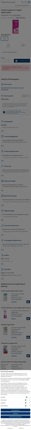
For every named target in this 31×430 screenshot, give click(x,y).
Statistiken (3, 403)
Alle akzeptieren (15, 410)
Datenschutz (10, 428)
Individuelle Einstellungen (15, 417)
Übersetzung (3, 400)
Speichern (15, 413)
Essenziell (3, 397)
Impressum (21, 428)
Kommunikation (4, 405)
